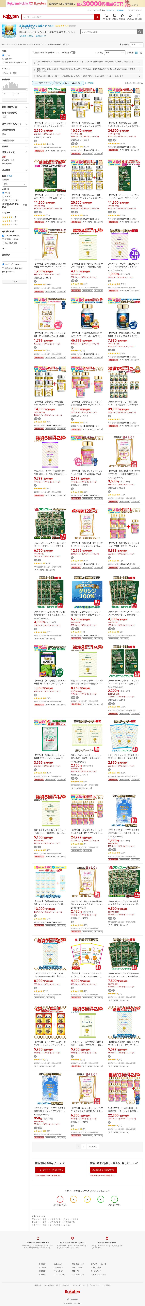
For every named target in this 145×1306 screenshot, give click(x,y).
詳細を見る (119, 76)
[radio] (3, 55)
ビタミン (67, 1225)
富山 (5, 117)
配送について (41, 36)
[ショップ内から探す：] (139, 31)
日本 (4, 134)
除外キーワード (8, 272)
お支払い (30, 36)
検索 (15, 100)
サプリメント (55, 1219)
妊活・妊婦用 (7, 164)
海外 (10, 176)
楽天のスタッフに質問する (103, 1170)
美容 (4, 157)
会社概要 (22, 36)
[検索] (97, 17)
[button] (135, 11)
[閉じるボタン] (139, 63)
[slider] (2, 89)
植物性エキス (69, 1222)
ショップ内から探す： (90, 32)
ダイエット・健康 (39, 1219)
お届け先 (5, 180)
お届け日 (5, 189)
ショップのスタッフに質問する (50, 1170)
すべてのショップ (8, 44)
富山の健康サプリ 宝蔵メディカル (36, 26)
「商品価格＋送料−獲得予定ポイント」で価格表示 (50, 53)
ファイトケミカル (71, 1219)
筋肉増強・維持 (8, 160)
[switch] (25, 205)
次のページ (93, 1147)
